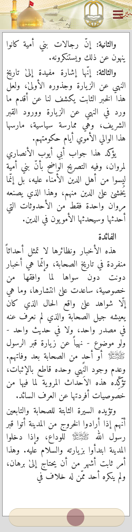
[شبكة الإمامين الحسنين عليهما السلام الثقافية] (66, 14)
